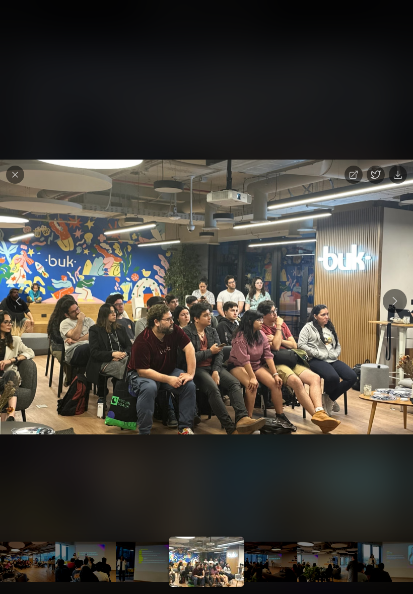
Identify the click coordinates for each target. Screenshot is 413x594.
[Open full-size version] (354, 175)
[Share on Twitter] (376, 175)
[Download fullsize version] (398, 175)
